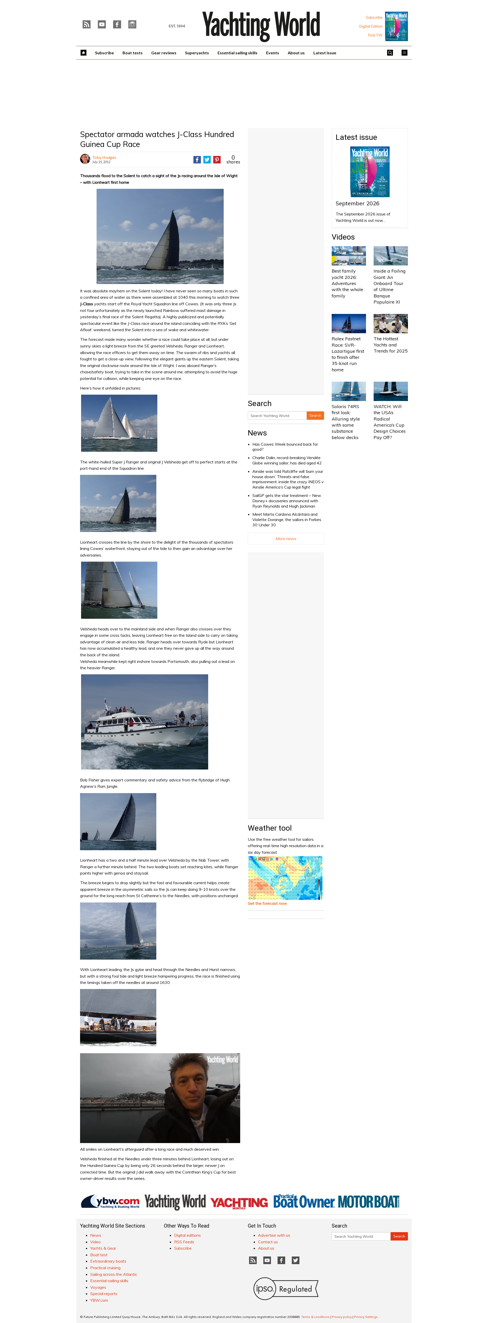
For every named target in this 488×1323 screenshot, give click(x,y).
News (257, 432)
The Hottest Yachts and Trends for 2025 (391, 345)
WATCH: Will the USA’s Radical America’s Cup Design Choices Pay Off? (390, 422)
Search (315, 415)
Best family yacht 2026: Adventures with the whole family (347, 283)
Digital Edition (371, 26)
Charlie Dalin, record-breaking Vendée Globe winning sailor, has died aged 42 (287, 460)
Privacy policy (342, 1317)
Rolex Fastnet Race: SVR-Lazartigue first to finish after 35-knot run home (348, 354)
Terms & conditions (315, 1317)
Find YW (375, 35)
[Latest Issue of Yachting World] (396, 26)
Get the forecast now (267, 903)
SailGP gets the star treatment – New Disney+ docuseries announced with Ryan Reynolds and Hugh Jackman (286, 501)
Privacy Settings (366, 1317)
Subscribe (374, 17)
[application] (160, 1098)
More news (286, 538)
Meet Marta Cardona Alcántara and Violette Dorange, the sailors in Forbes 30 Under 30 (286, 519)
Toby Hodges (104, 157)
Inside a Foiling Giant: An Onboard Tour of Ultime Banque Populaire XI (390, 286)
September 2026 (357, 203)
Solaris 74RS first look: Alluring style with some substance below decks (346, 422)
